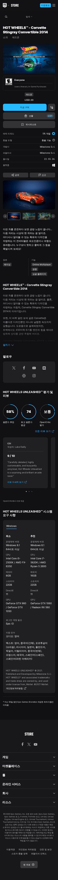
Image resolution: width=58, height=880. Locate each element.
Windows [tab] (11, 525)
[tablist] (29, 526)
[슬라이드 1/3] (26, 491)
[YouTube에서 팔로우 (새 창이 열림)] (34, 368)
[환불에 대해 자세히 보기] (53, 140)
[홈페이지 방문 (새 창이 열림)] (24, 376)
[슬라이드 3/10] (44, 216)
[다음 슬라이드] (53, 216)
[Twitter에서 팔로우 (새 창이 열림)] (14, 368)
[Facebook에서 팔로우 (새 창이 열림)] (24, 368)
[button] (29, 345)
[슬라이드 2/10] (28, 216)
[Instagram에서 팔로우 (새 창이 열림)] (34, 376)
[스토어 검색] (6, 17)
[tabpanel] (29, 571)
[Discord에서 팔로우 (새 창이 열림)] (44, 368)
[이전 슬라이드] (5, 216)
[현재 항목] (13, 216)
